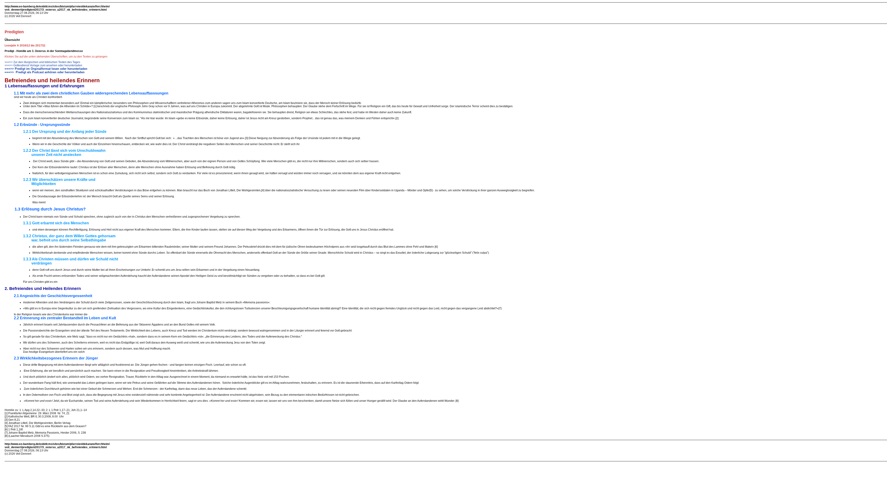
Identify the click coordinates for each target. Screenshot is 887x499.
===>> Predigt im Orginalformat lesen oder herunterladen (46, 68)
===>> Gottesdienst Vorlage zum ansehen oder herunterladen (43, 65)
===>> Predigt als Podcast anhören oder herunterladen (45, 72)
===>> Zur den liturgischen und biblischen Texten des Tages (42, 62)
